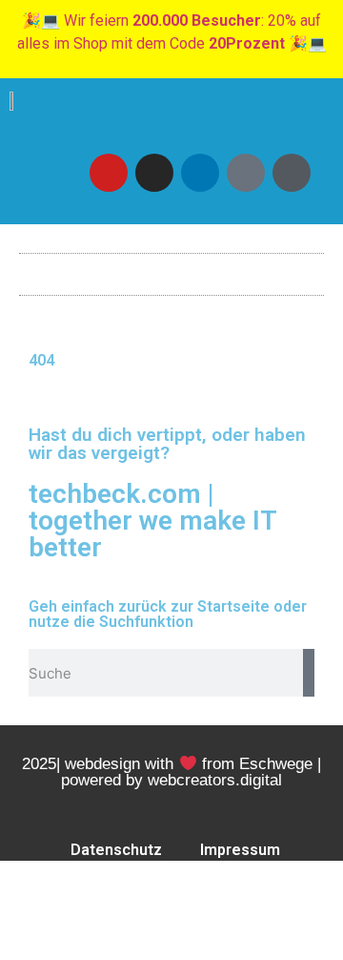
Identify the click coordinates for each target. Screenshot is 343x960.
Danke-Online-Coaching (175, 938)
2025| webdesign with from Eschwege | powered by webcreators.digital (171, 772)
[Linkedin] (200, 173)
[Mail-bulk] (246, 173)
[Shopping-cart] (291, 173)
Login (78, 894)
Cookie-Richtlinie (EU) (214, 894)
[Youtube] (109, 173)
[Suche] (308, 673)
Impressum (240, 850)
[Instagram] (154, 173)
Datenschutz (116, 850)
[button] (171, 269)
